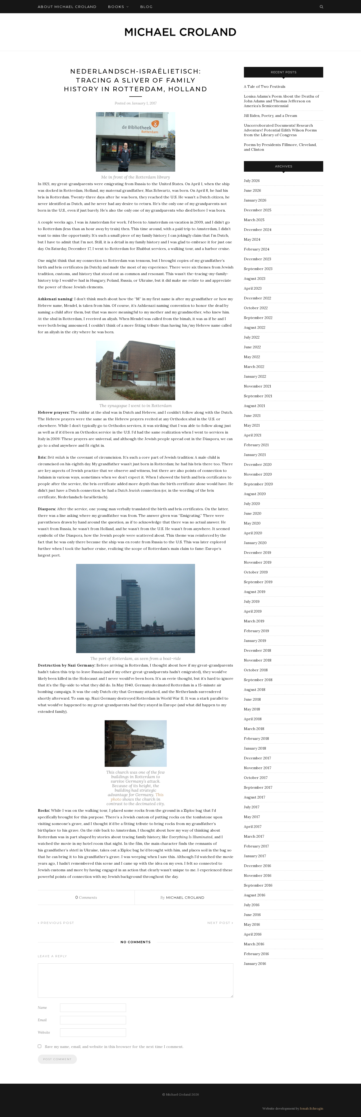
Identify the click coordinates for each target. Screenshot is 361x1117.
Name (42, 1007)
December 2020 (258, 464)
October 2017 (255, 777)
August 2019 (254, 591)
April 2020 (253, 533)
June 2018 (252, 699)
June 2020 (252, 513)
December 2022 (257, 298)
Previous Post (56, 923)
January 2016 (255, 963)
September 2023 (258, 268)
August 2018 (254, 689)
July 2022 (252, 337)
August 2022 (254, 327)
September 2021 (258, 396)
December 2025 (257, 210)
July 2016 (252, 904)
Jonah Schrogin (311, 1108)
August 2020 (255, 493)
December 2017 (257, 758)
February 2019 (256, 630)
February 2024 (256, 249)
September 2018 (258, 679)
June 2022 (252, 347)
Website (44, 1032)
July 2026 (252, 180)
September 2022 (258, 317)
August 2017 (254, 797)
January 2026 (255, 200)
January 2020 (255, 542)
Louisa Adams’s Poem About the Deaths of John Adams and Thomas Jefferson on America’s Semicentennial (281, 101)
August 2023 (254, 278)
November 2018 (257, 660)
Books (116, 6)
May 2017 (252, 816)
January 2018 (255, 748)
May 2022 (252, 356)
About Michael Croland (67, 6)
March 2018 (254, 728)
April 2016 (253, 934)
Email (42, 1020)
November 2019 (257, 562)
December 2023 (257, 259)
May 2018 (252, 709)
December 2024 (257, 229)
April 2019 (253, 611)
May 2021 (252, 425)
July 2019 (252, 601)
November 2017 (257, 767)
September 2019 (258, 582)
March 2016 (254, 944)
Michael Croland (185, 897)
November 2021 (257, 386)
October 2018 (256, 670)
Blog (146, 6)
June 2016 (252, 914)
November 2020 (258, 474)
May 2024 (252, 239)
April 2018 (253, 719)
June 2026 (252, 190)
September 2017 (258, 787)
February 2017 (256, 846)
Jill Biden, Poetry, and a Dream (270, 115)
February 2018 (256, 738)
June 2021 (252, 415)
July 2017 (251, 807)
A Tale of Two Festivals (264, 86)
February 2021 (256, 445)
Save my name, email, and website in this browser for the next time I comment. (114, 1046)
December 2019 (257, 552)
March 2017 (254, 836)
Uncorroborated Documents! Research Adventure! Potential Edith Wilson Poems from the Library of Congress (280, 130)
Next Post (219, 923)
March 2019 (254, 621)
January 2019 (255, 640)
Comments (86, 897)
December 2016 (257, 865)
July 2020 (252, 503)
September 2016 (258, 885)
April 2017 (252, 826)
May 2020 (252, 523)
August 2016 (254, 895)
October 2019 (256, 572)
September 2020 (258, 484)
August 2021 (254, 405)
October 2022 (256, 308)
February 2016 (256, 953)
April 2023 (253, 288)
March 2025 (254, 219)
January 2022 (255, 376)
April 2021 (252, 435)
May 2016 (252, 924)
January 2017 (255, 856)
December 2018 (257, 650)
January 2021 (255, 454)
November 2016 (257, 875)
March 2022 (254, 366)
